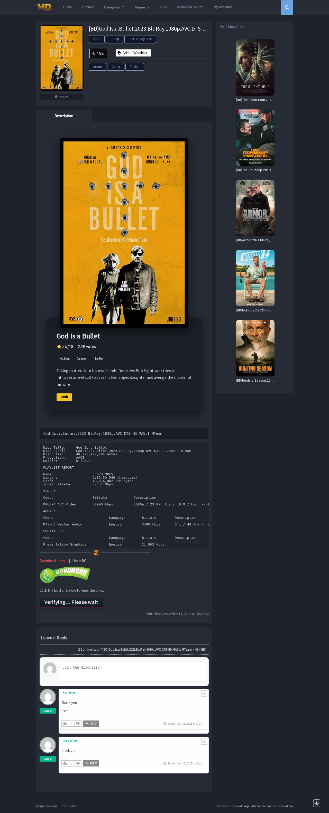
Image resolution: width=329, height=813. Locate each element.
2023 (96, 39)
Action (97, 67)
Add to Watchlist (135, 53)
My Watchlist (223, 7)
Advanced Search (190, 7)
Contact (88, 7)
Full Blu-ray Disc (140, 39)
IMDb (64, 396)
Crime (116, 67)
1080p (114, 39)
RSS (163, 7)
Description (63, 115)
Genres (140, 7)
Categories (112, 7)
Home (67, 7)
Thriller (135, 67)
